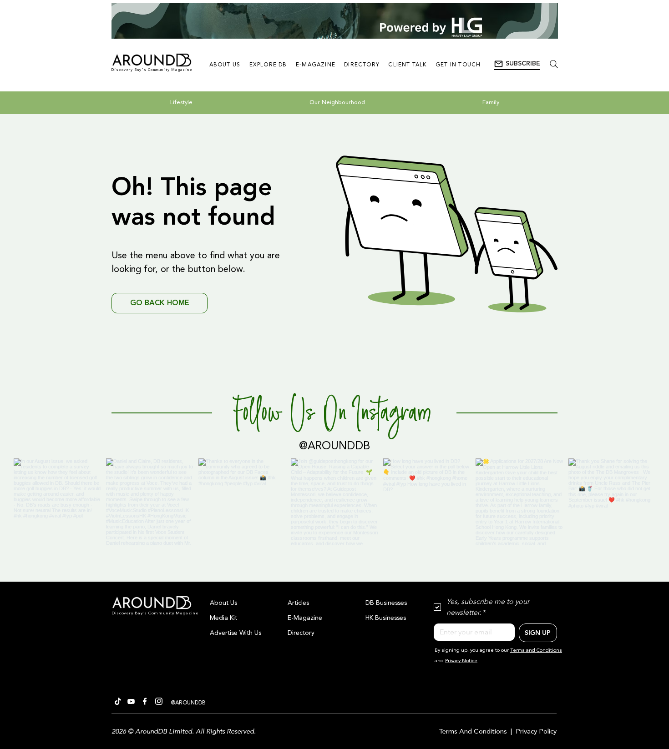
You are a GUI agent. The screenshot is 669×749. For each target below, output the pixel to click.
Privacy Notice (461, 661)
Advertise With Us (235, 633)
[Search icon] (554, 64)
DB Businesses (386, 603)
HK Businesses (385, 618)
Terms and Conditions (536, 650)
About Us (223, 603)
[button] (517, 64)
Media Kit (223, 618)
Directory (301, 633)
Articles (298, 603)
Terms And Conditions (473, 732)
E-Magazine (305, 618)
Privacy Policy (536, 732)
